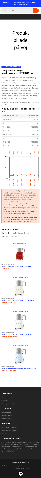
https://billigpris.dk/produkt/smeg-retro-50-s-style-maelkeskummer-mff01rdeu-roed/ (19, 220)
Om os (3, 398)
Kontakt (4, 401)
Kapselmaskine (6, 416)
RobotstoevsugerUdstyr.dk (10, 427)
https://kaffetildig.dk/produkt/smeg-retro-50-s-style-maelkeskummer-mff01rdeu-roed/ (19, 213)
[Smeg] (28, 233)
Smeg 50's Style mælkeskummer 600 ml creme (17, 301)
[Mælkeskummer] (18, 233)
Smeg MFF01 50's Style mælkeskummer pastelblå (18, 368)
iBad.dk (3, 433)
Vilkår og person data (8, 404)
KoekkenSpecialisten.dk (9, 430)
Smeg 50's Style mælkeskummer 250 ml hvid (17, 335)
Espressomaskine (7, 419)
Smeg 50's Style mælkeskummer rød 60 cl (16, 267)
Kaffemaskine (6, 413)
